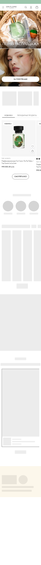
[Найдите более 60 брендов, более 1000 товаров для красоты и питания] (25, 7)
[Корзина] (37, 7)
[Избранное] (33, 146)
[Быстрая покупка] (33, 151)
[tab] (8, 115)
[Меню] (3, 7)
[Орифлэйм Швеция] (11, 7)
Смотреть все (20, 176)
